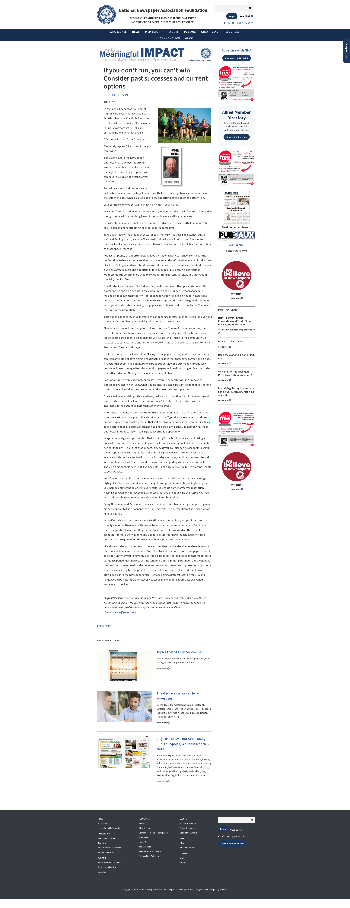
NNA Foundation (167, 38)
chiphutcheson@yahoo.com (120, 612)
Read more (162, 668)
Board (182, 862)
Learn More (235, 298)
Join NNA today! (346, 50)
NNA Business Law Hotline (109, 847)
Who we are (118, 32)
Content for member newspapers (153, 832)
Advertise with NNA (236, 50)
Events (173, 32)
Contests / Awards (188, 828)
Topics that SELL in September (180, 652)
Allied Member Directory (236, 115)
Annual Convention (188, 823)
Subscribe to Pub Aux (107, 867)
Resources (232, 32)
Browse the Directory (236, 137)
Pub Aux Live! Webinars (149, 856)
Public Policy (103, 823)
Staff (182, 858)
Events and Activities (107, 838)
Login (232, 16)
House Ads (143, 842)
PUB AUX (190, 32)
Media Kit (102, 872)
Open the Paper (236, 244)
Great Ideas (209, 32)
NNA (182, 843)
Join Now (102, 843)
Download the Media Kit (236, 58)
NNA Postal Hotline (106, 852)
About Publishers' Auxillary (109, 862)
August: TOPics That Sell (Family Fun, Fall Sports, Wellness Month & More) (183, 744)
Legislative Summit (188, 832)
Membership (154, 32)
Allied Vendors (145, 828)
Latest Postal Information (109, 828)
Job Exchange (145, 846)
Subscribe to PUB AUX (236, 250)
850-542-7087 (240, 836)
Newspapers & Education (150, 851)
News (136, 32)
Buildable (223, 889)
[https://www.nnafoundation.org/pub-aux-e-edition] (237, 206)
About (190, 38)
